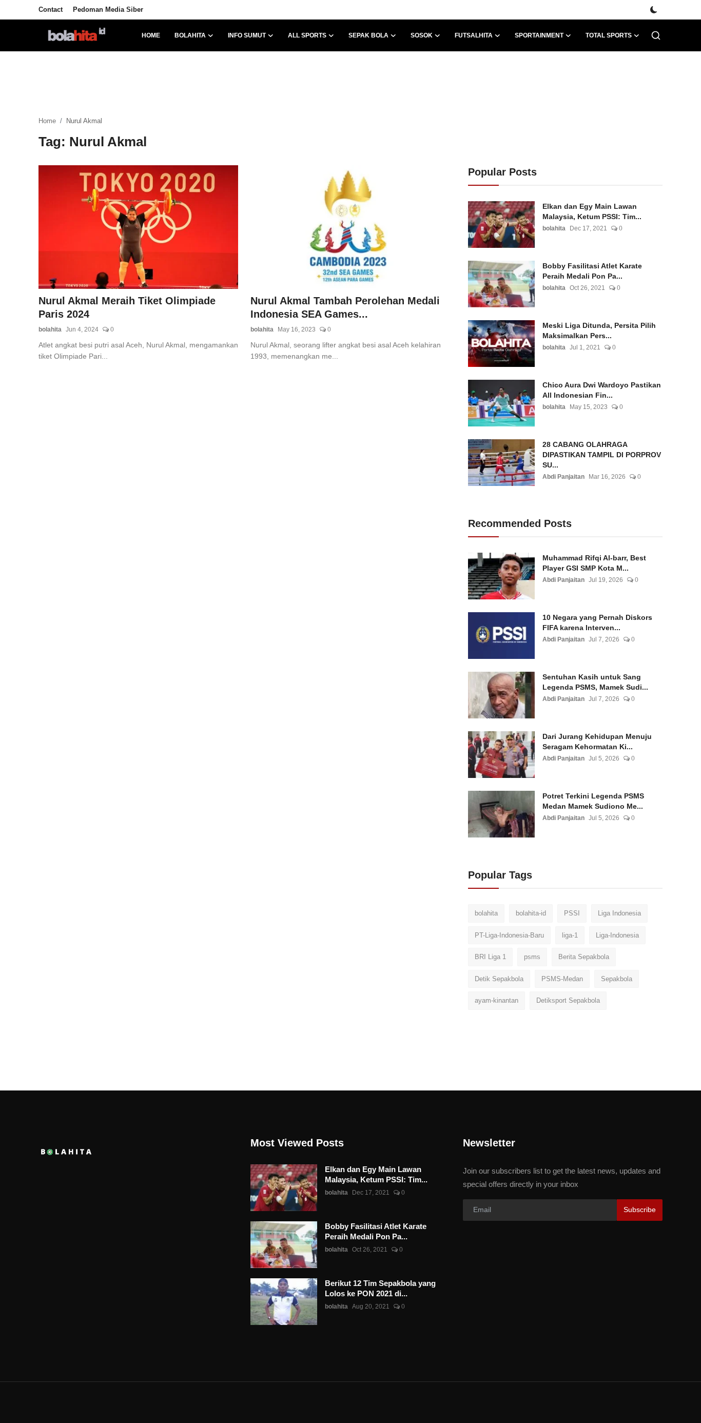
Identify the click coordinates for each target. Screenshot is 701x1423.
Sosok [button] (422, 35)
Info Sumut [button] (247, 35)
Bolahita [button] (190, 35)
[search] (656, 35)
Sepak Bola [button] (368, 35)
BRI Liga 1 (490, 957)
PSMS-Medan (562, 979)
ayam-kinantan (496, 1000)
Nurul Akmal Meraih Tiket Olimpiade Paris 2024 (127, 307)
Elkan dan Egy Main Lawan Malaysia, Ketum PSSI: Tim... (591, 211)
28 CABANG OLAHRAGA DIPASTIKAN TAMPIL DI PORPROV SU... (601, 454)
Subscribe (640, 1209)
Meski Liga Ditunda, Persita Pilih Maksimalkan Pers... (599, 330)
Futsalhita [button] (474, 35)
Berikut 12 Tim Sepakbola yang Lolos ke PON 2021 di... (380, 1288)
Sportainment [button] (539, 35)
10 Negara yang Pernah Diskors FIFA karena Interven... (597, 622)
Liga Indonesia (619, 913)
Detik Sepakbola (499, 979)
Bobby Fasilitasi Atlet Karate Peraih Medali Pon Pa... (592, 271)
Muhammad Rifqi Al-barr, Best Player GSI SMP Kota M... (594, 563)
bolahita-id (531, 913)
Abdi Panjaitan (563, 476)
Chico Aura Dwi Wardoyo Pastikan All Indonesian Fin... (601, 390)
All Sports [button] (307, 35)
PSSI (572, 913)
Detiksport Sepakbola (568, 1000)
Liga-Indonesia (617, 935)
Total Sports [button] (609, 35)
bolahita (50, 329)
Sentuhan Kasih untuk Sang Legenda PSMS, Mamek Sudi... (595, 682)
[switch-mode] (654, 9)
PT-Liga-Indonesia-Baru (509, 935)
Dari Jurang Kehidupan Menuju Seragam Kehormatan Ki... (597, 741)
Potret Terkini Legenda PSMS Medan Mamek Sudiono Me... (593, 801)
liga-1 (570, 935)
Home (151, 35)
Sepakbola (616, 979)
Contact (50, 9)
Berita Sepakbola (583, 957)
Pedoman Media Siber (108, 9)
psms (532, 957)
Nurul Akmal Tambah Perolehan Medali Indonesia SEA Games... (345, 307)
